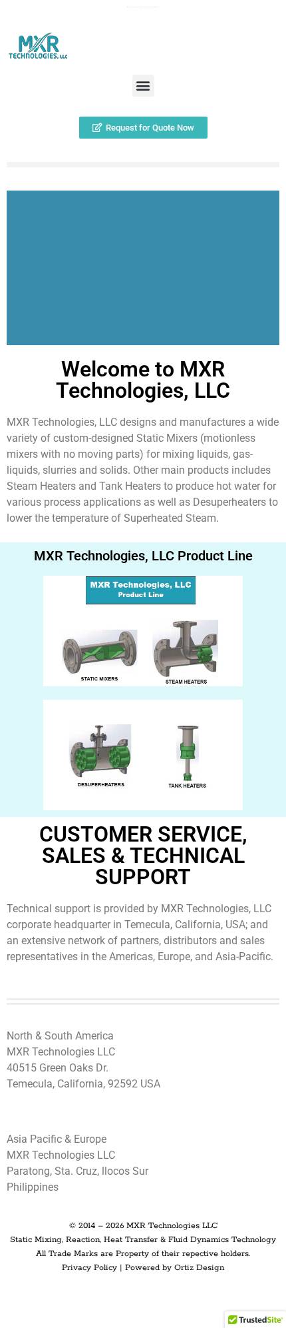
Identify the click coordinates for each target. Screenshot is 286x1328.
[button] (143, 86)
